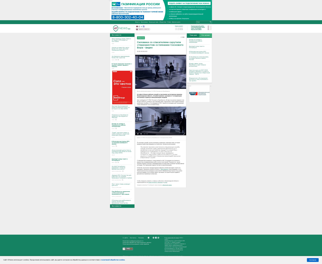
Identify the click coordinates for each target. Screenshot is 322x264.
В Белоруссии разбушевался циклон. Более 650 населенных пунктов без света (121, 203)
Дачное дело (176, 22)
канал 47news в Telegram (155, 182)
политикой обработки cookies (113, 260)
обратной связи (167, 185)
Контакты (133, 237)
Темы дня (193, 35)
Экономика (144, 22)
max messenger (143, 26)
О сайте (125, 237)
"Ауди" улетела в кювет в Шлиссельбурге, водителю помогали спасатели (120, 135)
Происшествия (153, 22)
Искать (210, 22)
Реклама (141, 237)
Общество (162, 22)
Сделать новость (143, 29)
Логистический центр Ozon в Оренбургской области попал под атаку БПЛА (121, 153)
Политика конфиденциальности (133, 241)
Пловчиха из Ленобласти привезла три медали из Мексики (120, 117)
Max (158, 237)
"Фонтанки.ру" (164, 169)
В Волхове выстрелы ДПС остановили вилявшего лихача (199, 52)
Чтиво (169, 22)
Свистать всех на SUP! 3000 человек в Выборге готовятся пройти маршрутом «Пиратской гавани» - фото (199, 72)
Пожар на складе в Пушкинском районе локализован (195, 41)
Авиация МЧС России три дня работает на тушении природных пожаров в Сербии (122, 178)
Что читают (205, 35)
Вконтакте (153, 237)
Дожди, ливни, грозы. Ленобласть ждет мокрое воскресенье (197, 65)
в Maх (165, 182)
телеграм (141, 26)
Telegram (156, 237)
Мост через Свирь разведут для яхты (121, 186)
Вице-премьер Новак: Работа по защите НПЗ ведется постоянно (121, 41)
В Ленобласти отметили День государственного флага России (198, 58)
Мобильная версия (137, 26)
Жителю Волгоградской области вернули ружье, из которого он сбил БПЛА (121, 108)
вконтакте (139, 26)
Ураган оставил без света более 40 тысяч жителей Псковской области (120, 50)
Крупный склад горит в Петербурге (196, 47)
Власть (137, 22)
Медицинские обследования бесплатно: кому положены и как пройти (198, 79)
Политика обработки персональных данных (137, 242)
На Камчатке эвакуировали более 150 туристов (121, 58)
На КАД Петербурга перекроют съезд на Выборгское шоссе (118, 169)
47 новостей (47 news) (172, 237)
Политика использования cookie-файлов (136, 244)
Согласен (312, 260)
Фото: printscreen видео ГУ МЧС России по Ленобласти (153, 91)
